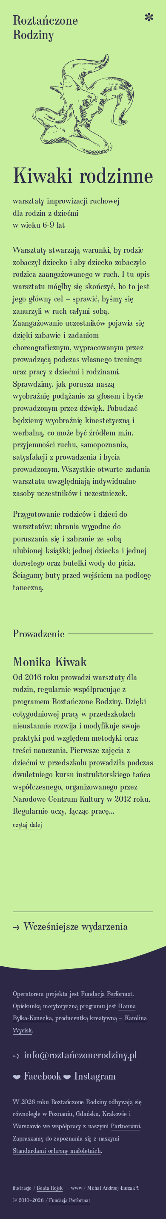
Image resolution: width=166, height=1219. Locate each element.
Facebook (42, 1075)
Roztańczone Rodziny (45, 26)
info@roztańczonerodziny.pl (80, 1054)
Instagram (95, 1075)
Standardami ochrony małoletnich (57, 1150)
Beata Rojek (50, 1187)
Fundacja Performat (106, 993)
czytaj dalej (27, 824)
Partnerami (125, 1125)
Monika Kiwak (50, 661)
